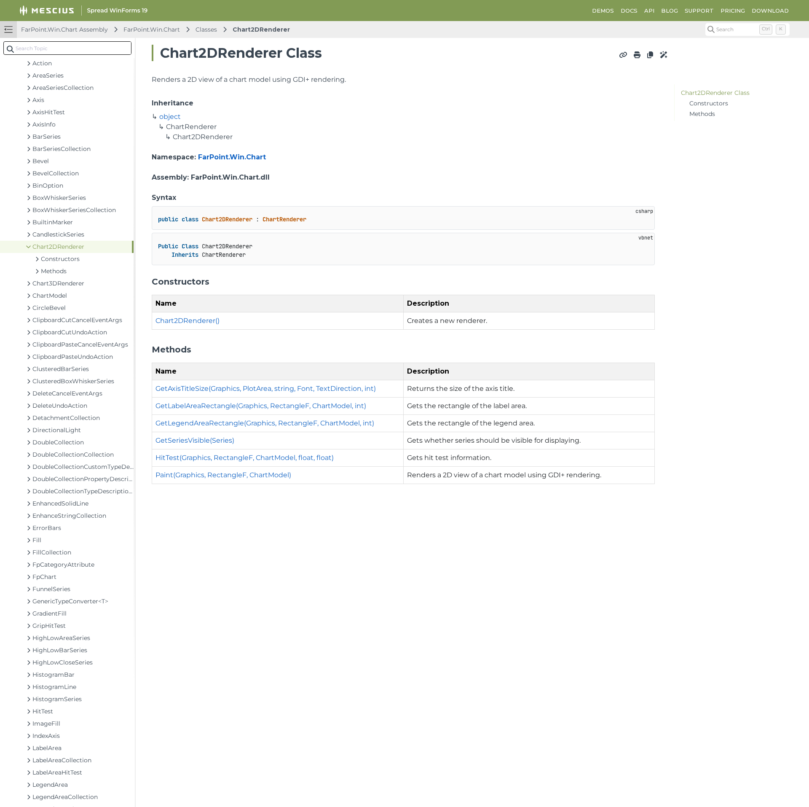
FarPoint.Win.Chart (151, 29)
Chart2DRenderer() (187, 321)
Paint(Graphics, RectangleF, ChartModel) (223, 475)
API (649, 10)
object (170, 117)
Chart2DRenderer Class (715, 93)
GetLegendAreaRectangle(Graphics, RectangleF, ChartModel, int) (264, 423)
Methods (702, 114)
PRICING (733, 10)
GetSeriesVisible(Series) (194, 440)
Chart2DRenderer (261, 29)
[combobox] (67, 48)
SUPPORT (699, 10)
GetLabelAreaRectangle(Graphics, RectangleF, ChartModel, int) (260, 406)
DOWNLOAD (770, 10)
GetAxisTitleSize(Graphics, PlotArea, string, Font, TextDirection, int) (265, 389)
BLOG (669, 10)
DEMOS (603, 10)
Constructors (708, 103)
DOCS (629, 10)
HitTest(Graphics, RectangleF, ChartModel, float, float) (244, 458)
